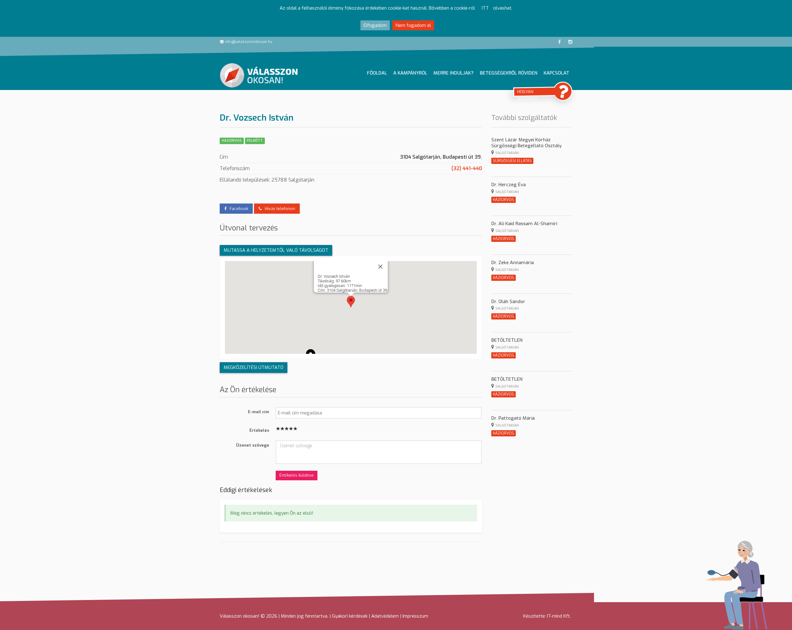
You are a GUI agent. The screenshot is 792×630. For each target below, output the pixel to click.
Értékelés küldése (296, 475)
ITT (485, 8)
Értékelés (259, 430)
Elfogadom (375, 25)
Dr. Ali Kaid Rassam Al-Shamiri (524, 224)
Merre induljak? (453, 73)
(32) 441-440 (466, 168)
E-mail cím (258, 411)
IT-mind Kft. (559, 616)
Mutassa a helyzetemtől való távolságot (276, 250)
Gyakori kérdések (350, 616)
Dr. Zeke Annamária (512, 262)
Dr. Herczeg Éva (508, 185)
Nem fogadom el (413, 25)
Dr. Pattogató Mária (513, 418)
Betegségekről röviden (508, 73)
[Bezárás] (380, 266)
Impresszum (415, 616)
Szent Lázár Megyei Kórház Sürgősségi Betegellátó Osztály (526, 143)
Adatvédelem (385, 616)
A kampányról (410, 73)
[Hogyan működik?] (562, 91)
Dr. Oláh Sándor (508, 301)
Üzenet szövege (252, 445)
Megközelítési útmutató (253, 367)
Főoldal (377, 73)
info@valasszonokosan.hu (248, 41)
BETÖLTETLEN (507, 340)
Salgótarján (507, 153)
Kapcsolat (556, 73)
